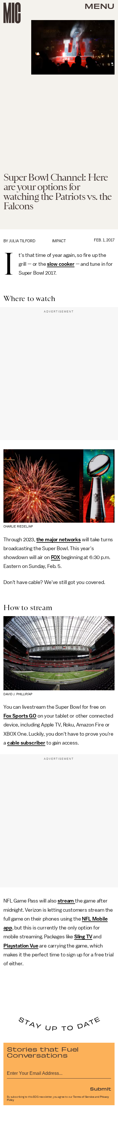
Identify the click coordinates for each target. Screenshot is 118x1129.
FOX (55, 557)
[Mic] (12, 13)
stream (66, 900)
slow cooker (60, 264)
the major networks (58, 539)
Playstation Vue (20, 945)
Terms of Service (83, 1096)
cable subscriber (26, 742)
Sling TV (83, 936)
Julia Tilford (22, 241)
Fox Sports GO (19, 715)
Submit (100, 1088)
